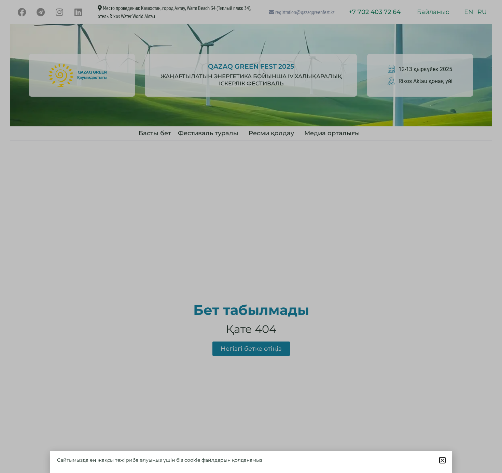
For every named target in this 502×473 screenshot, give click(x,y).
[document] (251, 236)
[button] (442, 460)
